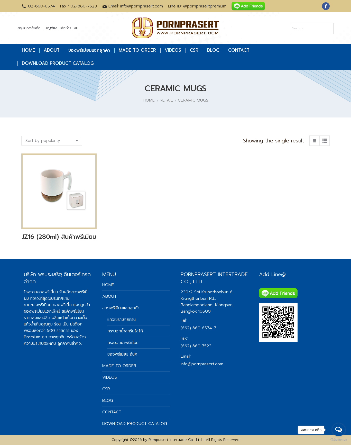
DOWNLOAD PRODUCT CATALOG (134, 424)
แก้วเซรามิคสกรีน (121, 319)
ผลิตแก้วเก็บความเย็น (69, 318)
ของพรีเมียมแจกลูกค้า (120, 308)
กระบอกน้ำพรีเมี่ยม (122, 343)
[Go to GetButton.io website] (338, 439)
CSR (106, 389)
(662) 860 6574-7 (198, 328)
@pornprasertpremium (204, 6)
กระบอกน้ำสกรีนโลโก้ (125, 331)
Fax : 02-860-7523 (78, 6)
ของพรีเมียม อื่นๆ (122, 354)
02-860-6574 (41, 6)
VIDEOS (109, 377)
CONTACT (111, 412)
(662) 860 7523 (196, 346)
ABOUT (109, 296)
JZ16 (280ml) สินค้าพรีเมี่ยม (59, 236)
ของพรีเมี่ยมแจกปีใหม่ (42, 311)
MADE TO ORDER (119, 366)
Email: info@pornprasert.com (135, 6)
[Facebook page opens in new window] (326, 6)
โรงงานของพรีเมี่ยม (41, 292)
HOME (108, 285)
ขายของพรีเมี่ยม (37, 305)
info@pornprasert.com (202, 364)
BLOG (107, 400)
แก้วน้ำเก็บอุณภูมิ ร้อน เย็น (46, 324)
